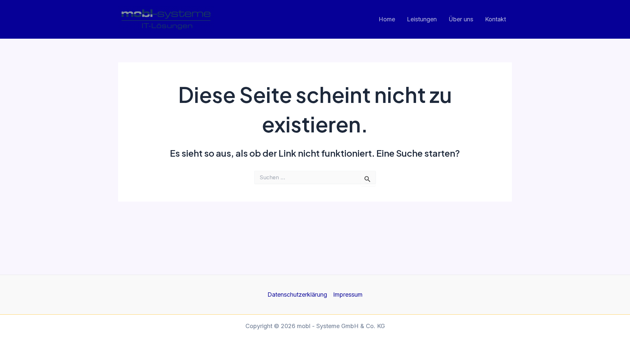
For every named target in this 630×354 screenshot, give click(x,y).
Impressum (348, 294)
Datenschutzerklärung (297, 294)
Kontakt (495, 19)
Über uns (461, 19)
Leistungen (422, 19)
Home (387, 19)
